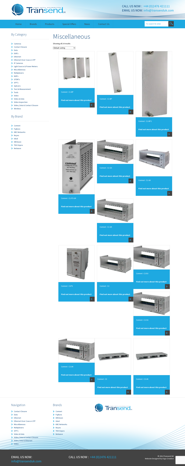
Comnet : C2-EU (142, 273)
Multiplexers (19, 73)
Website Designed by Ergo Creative (159, 458)
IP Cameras (18, 63)
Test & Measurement (22, 89)
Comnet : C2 (104, 286)
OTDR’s (17, 79)
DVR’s (16, 53)
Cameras (17, 43)
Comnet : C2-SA (142, 320)
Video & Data (19, 99)
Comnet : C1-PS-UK (68, 198)
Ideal (16, 138)
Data (16, 50)
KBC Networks (19, 132)
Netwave (17, 148)
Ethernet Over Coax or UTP (24, 60)
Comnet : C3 (102, 379)
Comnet (17, 125)
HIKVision (17, 142)
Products (49, 24)
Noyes (16, 135)
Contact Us (103, 24)
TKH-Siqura (18, 145)
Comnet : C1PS (67, 286)
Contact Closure (20, 47)
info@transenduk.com (158, 10)
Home (18, 24)
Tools (16, 92)
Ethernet (17, 56)
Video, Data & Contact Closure (26, 105)
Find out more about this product (76, 100)
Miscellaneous (19, 69)
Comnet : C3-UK (142, 379)
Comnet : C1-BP (67, 92)
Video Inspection (20, 102)
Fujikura (17, 129)
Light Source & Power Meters (26, 66)
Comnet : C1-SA (106, 168)
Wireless (17, 108)
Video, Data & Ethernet (23, 440)
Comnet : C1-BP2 (145, 121)
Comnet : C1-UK (144, 180)
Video (16, 95)
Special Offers (69, 24)
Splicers (17, 86)
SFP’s (16, 82)
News (87, 24)
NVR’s (16, 76)
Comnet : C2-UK (67, 366)
